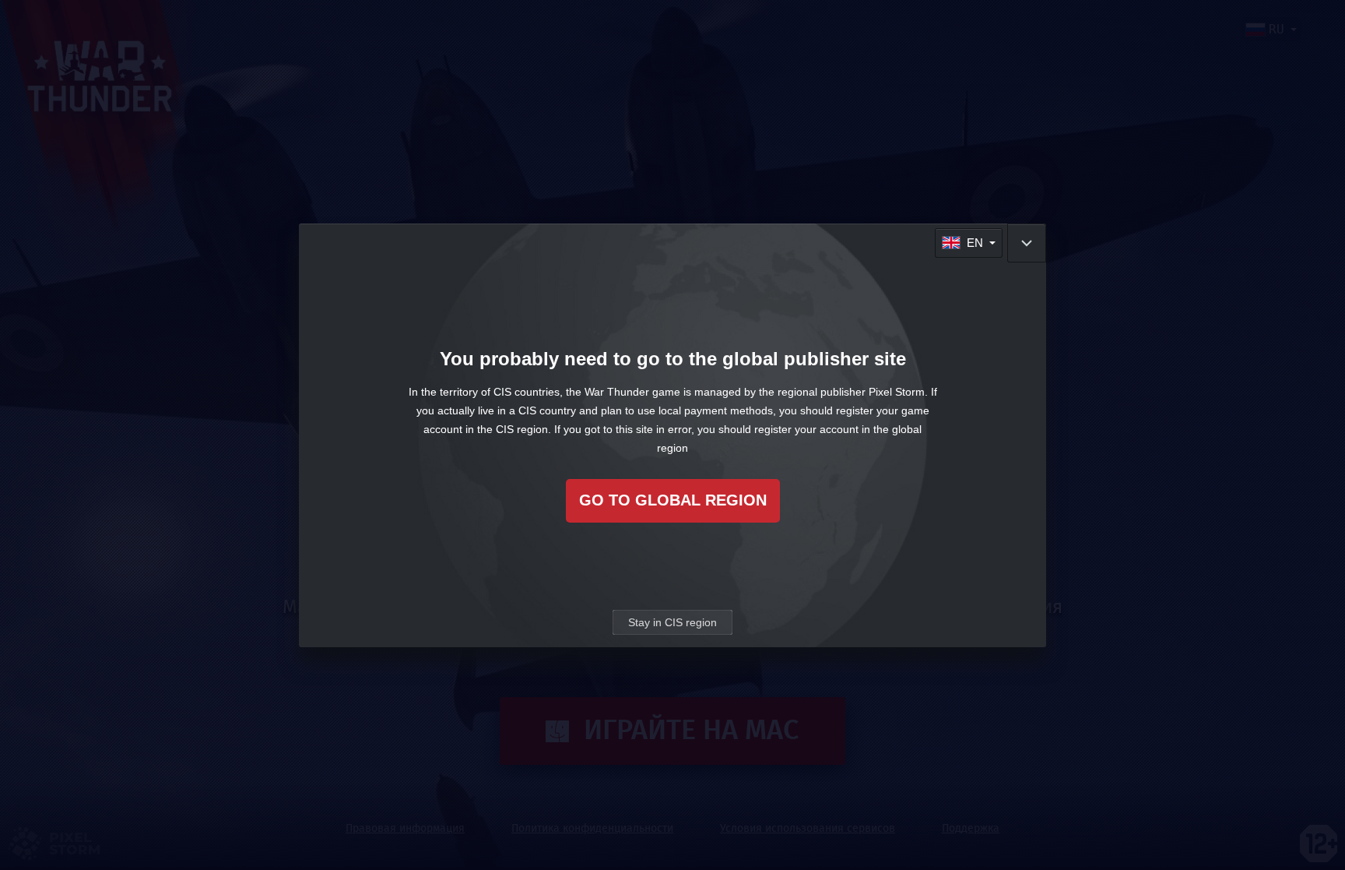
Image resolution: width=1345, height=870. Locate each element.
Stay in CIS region (672, 622)
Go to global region (673, 500)
